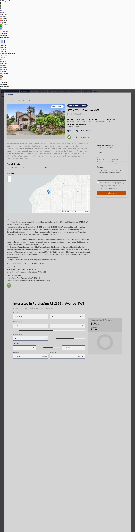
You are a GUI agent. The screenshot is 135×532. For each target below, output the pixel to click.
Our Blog (3, 49)
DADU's (2, 55)
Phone (101, 159)
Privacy (115, 188)
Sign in (7, 37)
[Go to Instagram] (0, 5)
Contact (3, 57)
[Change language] (1, 11)
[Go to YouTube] (0, 6)
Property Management (7, 53)
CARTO (88, 211)
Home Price (16, 313)
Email (116, 159)
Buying (2, 45)
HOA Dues (53, 352)
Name (101, 152)
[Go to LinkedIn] (0, 8)
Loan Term (53, 313)
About (2, 51)
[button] (48, 192)
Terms (110, 188)
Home (8, 101)
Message (101, 167)
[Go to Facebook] (0, 3)
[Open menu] (0, 89)
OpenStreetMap (73, 211)
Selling (2, 47)
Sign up (2, 37)
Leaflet (65, 211)
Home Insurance (18, 352)
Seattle (14, 101)
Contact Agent (111, 193)
